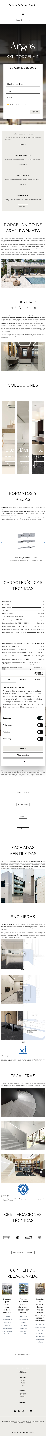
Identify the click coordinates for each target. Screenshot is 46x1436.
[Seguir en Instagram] (23, 1411)
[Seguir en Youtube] (31, 1411)
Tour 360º (23, 1395)
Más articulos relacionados (22, 1354)
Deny (23, 761)
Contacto (23, 1406)
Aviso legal (5, 1421)
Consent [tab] (8, 679)
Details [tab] (23, 679)
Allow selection (23, 755)
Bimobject (23, 1396)
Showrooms (22, 164)
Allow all (23, 748)
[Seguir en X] (19, 1411)
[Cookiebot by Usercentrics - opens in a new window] (33, 673)
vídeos (22, 816)
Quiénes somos (23, 1371)
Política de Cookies (27, 1421)
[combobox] (11, 105)
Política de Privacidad (14, 1421)
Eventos (22, 144)
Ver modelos (9, 465)
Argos (23, 1382)
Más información (22, 829)
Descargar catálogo (22, 792)
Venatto (23, 1383)
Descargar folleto (22, 804)
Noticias (22, 184)
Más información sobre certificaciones (22, 1252)
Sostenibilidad (22, 1372)
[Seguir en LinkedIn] (15, 1411)
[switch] (40, 725)
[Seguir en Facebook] (27, 1411)
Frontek (23, 1381)
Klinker (23, 1385)
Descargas (22, 206)
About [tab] (37, 679)
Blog (23, 1397)
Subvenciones (27, 1422)
